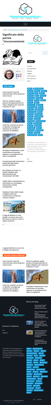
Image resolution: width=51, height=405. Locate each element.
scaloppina (31, 128)
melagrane (39, 114)
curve (37, 100)
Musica (29, 81)
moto (30, 118)
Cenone (31, 95)
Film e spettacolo (31, 78)
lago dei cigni (32, 111)
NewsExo (10, 402)
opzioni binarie (41, 121)
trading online (32, 135)
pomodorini (38, 123)
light (40, 111)
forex (37, 102)
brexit (44, 91)
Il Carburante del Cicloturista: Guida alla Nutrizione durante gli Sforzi (14, 163)
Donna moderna (31, 76)
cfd (37, 95)
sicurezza (31, 130)
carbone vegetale (33, 93)
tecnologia (40, 130)
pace (30, 123)
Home (5, 29)
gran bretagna (32, 107)
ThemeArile (17, 402)
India (41, 107)
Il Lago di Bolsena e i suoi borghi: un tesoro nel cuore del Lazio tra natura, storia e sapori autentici (13, 218)
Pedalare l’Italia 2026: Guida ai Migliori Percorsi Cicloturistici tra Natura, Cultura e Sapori (13, 195)
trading (37, 132)
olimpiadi (31, 121)
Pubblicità (29, 161)
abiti (30, 88)
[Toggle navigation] (25, 24)
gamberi (40, 104)
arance (31, 91)
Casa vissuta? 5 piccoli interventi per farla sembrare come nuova (14, 94)
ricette (30, 125)
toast (30, 132)
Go (45, 53)
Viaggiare (29, 73)
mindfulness (39, 116)
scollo (39, 128)
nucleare (38, 118)
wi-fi (41, 135)
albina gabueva (38, 88)
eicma (30, 102)
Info (28, 159)
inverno (31, 109)
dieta (43, 100)
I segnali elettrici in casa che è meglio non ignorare (13, 249)
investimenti (39, 109)
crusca (30, 100)
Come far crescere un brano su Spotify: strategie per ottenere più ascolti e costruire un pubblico (13, 128)
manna (31, 114)
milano (31, 116)
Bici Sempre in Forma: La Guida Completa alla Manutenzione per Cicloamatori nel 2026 (12, 173)
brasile (37, 91)
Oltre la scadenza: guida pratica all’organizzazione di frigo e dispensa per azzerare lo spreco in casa (13, 104)
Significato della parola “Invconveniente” (17, 29)
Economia (29, 66)
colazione (31, 98)
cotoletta (40, 98)
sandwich (38, 125)
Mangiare (29, 71)
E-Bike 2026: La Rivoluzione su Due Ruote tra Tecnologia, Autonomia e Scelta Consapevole (14, 184)
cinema (43, 95)
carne (42, 93)
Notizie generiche (31, 68)
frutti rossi (31, 104)
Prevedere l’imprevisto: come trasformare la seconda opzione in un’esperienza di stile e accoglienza (13, 153)
